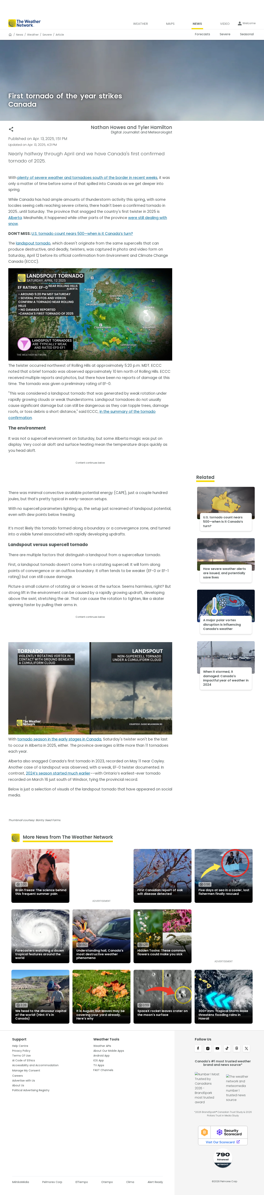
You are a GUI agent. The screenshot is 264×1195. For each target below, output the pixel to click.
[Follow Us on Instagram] (208, 1049)
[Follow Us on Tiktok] (227, 1049)
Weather (33, 35)
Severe (47, 35)
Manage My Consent (26, 1070)
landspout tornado (33, 243)
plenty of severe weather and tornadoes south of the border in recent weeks (87, 177)
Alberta (15, 217)
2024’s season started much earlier (58, 773)
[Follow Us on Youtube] (217, 1049)
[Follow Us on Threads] (237, 1049)
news (19, 35)
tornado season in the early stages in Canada (59, 739)
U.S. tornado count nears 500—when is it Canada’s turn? (82, 233)
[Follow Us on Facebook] (198, 1049)
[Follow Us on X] (246, 1049)
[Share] (11, 129)
